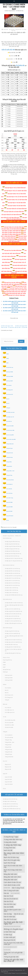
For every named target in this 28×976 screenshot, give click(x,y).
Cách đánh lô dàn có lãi (12, 885)
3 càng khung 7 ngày (11, 837)
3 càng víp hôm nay (12, 845)
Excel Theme (12, 973)
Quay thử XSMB (9, 502)
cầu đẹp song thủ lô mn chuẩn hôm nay (13, 611)
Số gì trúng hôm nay (7, 660)
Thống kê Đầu (9, 461)
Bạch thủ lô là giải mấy (12, 860)
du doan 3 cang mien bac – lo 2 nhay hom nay (14, 6)
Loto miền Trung (9, 497)
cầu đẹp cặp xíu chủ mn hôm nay (12, 616)
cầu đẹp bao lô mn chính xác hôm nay (13, 613)
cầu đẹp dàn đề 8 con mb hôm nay (12, 573)
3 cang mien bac (9, 848)
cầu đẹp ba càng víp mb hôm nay (12, 548)
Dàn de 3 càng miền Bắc (15, 893)
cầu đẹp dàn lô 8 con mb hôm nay (12, 585)
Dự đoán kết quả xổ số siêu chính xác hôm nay (12, 926)
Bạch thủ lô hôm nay (11, 857)
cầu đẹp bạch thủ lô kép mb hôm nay (13, 553)
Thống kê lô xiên (9, 452)
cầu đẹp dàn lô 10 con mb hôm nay (12, 578)
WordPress (24, 973)
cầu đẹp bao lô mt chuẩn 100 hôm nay (13, 639)
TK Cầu (4, 716)
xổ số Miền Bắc (20, 65)
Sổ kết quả (5, 672)
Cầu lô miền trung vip (7, 627)
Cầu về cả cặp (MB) (10, 434)
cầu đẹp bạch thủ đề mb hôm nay (12, 551)
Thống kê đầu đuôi (10, 443)
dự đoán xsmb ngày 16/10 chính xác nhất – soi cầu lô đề (15, 311)
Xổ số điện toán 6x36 (10, 412)
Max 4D (7, 403)
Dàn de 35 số (8, 901)
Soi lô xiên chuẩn (7, 949)
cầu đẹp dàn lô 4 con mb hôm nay (12, 580)
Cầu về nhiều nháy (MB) (11, 439)
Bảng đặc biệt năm (10, 874)
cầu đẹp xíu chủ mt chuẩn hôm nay (12, 633)
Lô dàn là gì (8, 935)
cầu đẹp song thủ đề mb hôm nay (12, 541)
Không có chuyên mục (13, 929)
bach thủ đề (8, 850)
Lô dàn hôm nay (9, 932)
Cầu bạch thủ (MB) (9, 425)
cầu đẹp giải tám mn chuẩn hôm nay (13, 618)
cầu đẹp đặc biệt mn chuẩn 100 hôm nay (14, 602)
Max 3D (7, 398)
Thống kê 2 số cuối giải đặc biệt (13, 953)
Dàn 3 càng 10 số (18, 888)
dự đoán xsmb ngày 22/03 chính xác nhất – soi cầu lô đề (15, 305)
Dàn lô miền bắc (9, 917)
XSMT (7, 362)
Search (21, 341)
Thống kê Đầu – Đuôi (10, 470)
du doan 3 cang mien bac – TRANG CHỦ (12, 535)
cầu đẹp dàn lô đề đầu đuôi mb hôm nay (13, 595)
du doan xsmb (7, 887)
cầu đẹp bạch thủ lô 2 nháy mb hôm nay (13, 558)
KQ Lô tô (5, 761)
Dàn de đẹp (8, 914)
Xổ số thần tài (9, 421)
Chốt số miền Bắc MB (8, 49)
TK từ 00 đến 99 (9, 484)
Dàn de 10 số (8, 896)
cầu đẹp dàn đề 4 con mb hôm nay (12, 568)
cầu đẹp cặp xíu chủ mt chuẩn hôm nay (13, 642)
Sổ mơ (7, 520)
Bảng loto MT (8, 764)
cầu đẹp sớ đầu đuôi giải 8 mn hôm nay (13, 623)
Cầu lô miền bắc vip (7, 538)
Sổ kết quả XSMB (9, 371)
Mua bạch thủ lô (9, 940)
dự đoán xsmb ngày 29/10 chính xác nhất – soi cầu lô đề (15, 302)
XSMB (7, 353)
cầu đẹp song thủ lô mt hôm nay (12, 631)
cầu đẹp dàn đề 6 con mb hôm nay (12, 571)
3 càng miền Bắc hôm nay (13, 839)
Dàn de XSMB (8, 907)
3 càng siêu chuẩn (10, 842)
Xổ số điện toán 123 (10, 416)
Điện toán (5, 704)
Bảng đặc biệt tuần (10, 880)
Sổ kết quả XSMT (9, 380)
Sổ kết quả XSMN (9, 376)
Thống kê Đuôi (9, 466)
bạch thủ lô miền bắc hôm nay (13, 866)
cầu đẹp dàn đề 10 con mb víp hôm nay (13, 575)
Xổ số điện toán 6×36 (9, 712)
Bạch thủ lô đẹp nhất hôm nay (13, 870)
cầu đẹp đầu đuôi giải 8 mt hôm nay (13, 653)
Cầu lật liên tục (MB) (10, 430)
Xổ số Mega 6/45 (9, 389)
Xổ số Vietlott (8, 687)
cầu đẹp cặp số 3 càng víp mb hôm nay (13, 560)
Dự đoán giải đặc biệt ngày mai (13, 923)
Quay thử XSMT (9, 511)
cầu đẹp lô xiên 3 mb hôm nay (11, 590)
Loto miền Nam (9, 493)
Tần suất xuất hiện (10, 479)
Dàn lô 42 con (18, 914)
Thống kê (8, 407)
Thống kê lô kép (9, 457)
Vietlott (4, 684)
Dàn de (6, 893)
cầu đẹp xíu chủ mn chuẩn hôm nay (12, 609)
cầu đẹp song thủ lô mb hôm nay (12, 544)
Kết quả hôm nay (9, 367)
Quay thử (5, 773)
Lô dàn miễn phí (9, 937)
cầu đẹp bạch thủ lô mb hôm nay (12, 556)
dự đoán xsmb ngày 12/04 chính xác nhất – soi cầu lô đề (15, 308)
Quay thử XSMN (9, 506)
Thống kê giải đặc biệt (11, 957)
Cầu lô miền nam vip (7, 599)
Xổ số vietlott (8, 385)
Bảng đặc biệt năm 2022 (12, 877)
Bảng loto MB (8, 769)
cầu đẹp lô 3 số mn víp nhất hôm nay (13, 621)
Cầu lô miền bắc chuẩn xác (8, 565)
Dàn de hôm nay (10, 904)
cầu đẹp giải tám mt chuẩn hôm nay (12, 647)
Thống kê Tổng (9, 475)
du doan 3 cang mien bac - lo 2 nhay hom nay (18, 30)
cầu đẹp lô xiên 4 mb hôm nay (11, 592)
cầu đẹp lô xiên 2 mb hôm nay (11, 587)
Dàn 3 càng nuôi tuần (11, 890)
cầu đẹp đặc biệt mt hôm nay (11, 644)
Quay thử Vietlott (9, 515)
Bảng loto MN (8, 766)
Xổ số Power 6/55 (9, 394)
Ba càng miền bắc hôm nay (14, 854)
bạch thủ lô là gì (9, 863)
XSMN (7, 358)
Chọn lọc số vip (6, 657)
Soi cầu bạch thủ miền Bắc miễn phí (13, 943)
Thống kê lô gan (9, 448)
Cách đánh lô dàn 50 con (12, 882)
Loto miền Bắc (9, 488)
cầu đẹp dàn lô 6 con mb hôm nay (12, 583)
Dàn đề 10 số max (10, 919)
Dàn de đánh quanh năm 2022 (12, 910)
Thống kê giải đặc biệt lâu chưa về (13, 960)
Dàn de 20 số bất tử (11, 899)
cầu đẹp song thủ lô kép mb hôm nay (13, 546)
